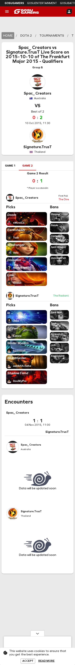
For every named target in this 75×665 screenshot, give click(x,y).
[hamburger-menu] (7, 11)
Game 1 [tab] (10, 165)
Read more (46, 661)
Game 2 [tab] (27, 165)
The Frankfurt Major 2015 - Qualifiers (41, 59)
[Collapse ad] (37, 633)
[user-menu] (69, 11)
